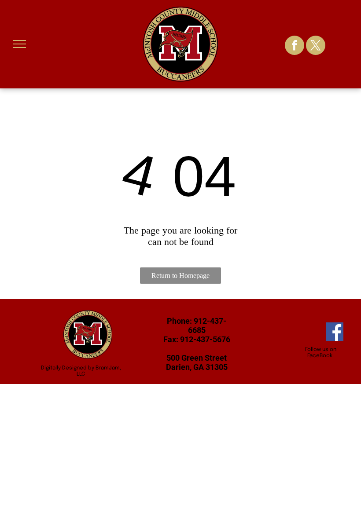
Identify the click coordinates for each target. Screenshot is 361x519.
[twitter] (315, 46)
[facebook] (294, 46)
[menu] (19, 44)
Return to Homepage (180, 275)
